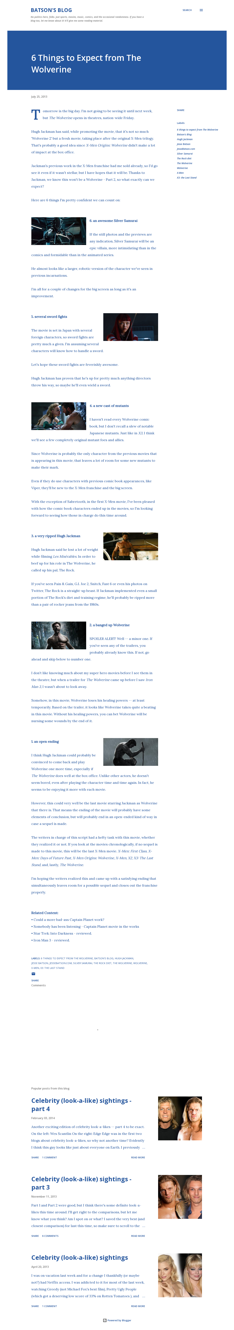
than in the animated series (91, 255)
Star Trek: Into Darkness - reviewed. (63, 933)
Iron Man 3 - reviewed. (52, 940)
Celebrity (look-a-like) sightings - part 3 (81, 1183)
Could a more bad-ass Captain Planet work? (69, 919)
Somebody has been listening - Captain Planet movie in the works (86, 926)
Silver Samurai (185, 153)
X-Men (180, 172)
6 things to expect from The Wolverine (197, 129)
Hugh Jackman (185, 139)
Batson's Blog (51, 10)
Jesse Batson (183, 144)
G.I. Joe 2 (82, 584)
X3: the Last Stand (186, 177)
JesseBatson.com (186, 148)
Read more (138, 1157)
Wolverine (182, 168)
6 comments (50, 1235)
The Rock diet (184, 158)
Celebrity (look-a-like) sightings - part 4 (81, 1104)
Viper (35, 488)
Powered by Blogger (119, 1320)
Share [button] (180, 110)
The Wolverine (184, 163)
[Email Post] (33, 975)
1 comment (49, 1157)
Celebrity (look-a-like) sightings (79, 1257)
